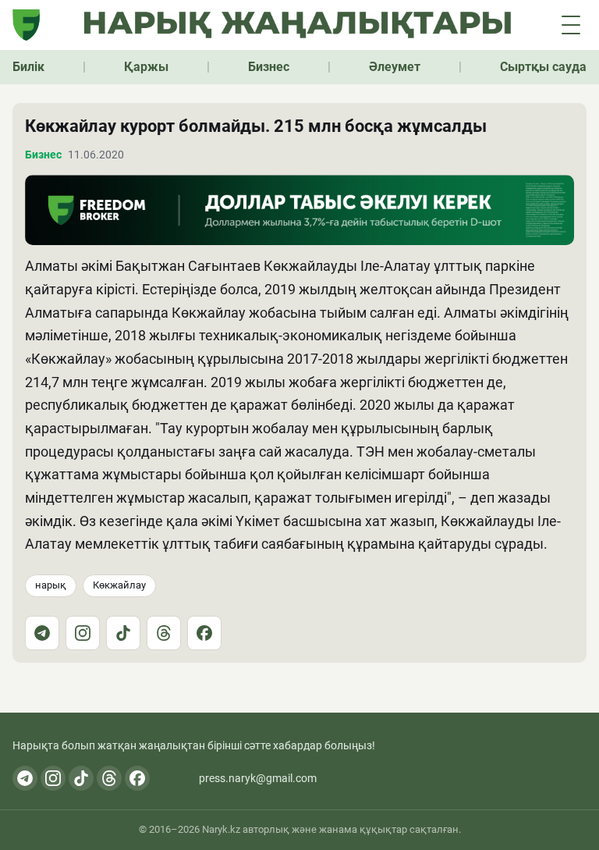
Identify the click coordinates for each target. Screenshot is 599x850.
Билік (28, 66)
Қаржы (146, 66)
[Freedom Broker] (26, 25)
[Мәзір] (571, 25)
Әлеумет (394, 66)
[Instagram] (83, 633)
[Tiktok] (81, 778)
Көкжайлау (119, 585)
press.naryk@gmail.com (258, 778)
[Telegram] (42, 633)
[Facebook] (204, 633)
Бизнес (268, 66)
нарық (50, 585)
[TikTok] (123, 633)
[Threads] (164, 633)
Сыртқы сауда (543, 66)
